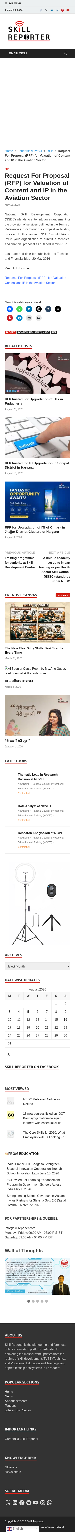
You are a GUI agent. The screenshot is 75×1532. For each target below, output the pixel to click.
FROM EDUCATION (24, 1154)
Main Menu (19, 53)
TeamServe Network (52, 1527)
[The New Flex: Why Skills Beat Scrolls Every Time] (37, 622)
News (9, 1396)
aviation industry (29, 332)
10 (9, 1019)
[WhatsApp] (50, 1503)
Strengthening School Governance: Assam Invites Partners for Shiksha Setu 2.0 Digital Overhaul (36, 1200)
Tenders (10, 1405)
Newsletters (13, 1472)
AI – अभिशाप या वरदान (19, 681)
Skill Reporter (35, 1521)
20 (37, 1027)
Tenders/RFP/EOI (30, 151)
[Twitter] (46, 10)
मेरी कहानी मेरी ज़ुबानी (17, 741)
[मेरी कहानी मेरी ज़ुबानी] (37, 715)
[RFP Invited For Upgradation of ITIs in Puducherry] (37, 375)
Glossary (11, 1467)
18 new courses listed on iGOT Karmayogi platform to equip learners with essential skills (44, 1118)
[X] (8, 1503)
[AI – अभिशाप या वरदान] (37, 671)
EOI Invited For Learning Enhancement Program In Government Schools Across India (34, 1184)
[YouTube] (68, 10)
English (17, 1528)
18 (19, 1027)
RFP (50, 151)
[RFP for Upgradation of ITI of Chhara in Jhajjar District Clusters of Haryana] (37, 503)
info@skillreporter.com (20, 1228)
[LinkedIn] (51, 10)
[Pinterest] (62, 10)
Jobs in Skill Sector (18, 1410)
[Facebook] (41, 10)
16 (65, 1019)
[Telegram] (29, 1503)
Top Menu (15, 3)
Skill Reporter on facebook (32, 1067)
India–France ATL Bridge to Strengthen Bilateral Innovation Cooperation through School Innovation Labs (34, 1168)
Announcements (16, 1401)
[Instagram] (57, 10)
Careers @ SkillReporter (21, 1439)
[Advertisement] (37, 103)
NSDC (46, 332)
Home (9, 151)
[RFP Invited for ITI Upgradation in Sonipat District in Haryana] (37, 439)
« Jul (8, 1054)
